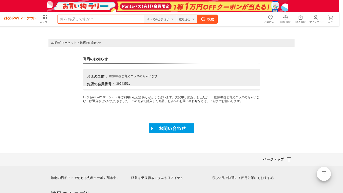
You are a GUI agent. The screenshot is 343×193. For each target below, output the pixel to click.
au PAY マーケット (64, 42)
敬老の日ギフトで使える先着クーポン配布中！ (85, 178)
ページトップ (324, 174)
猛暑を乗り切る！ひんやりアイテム (157, 178)
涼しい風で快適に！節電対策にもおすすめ (243, 178)
